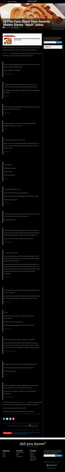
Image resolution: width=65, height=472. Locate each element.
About (31, 452)
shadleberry (8, 242)
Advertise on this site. (51, 468)
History (4, 456)
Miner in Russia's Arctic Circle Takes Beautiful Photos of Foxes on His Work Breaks (26, 433)
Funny (4, 454)
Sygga (6, 277)
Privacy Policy (33, 456)
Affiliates (32, 460)
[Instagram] (57, 2)
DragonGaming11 (9, 397)
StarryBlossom (9, 73)
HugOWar (7, 328)
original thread (24, 402)
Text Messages (19, 456)
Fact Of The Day (12, 1)
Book (17, 454)
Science (4, 455)
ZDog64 (7, 112)
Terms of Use (33, 457)
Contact (31, 455)
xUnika (7, 178)
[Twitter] (54, 2)
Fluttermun (8, 302)
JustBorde (7, 96)
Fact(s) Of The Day (20, 452)
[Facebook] (52, 2)
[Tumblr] (59, 2)
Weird (4, 452)
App (17, 455)
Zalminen (7, 203)
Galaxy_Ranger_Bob (10, 351)
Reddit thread (7, 53)
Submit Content (33, 459)
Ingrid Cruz (7, 27)
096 (6, 129)
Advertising (32, 454)
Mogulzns (7, 151)
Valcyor (7, 374)
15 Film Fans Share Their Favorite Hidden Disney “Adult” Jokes (27, 39)
